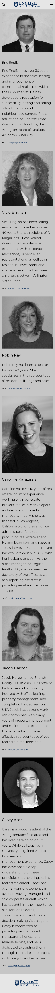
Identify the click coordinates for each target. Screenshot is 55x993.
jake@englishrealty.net (18, 749)
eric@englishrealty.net (18, 142)
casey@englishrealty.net (19, 966)
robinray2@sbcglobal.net (19, 388)
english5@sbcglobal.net (19, 288)
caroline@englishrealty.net (20, 598)
